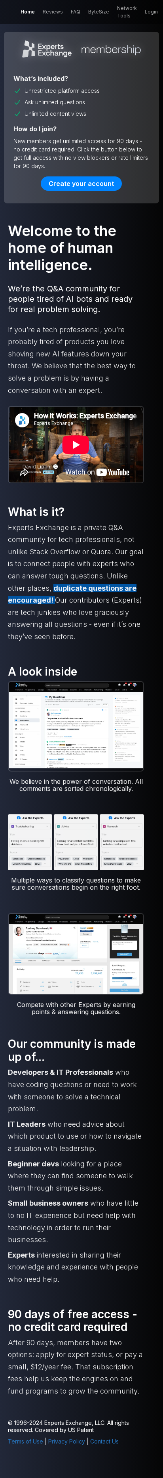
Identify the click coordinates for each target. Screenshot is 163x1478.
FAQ (75, 12)
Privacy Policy (66, 1441)
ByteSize (98, 12)
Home (28, 12)
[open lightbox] (76, 726)
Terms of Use (25, 1441)
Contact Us (104, 1441)
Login (151, 12)
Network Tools (127, 12)
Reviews (53, 12)
